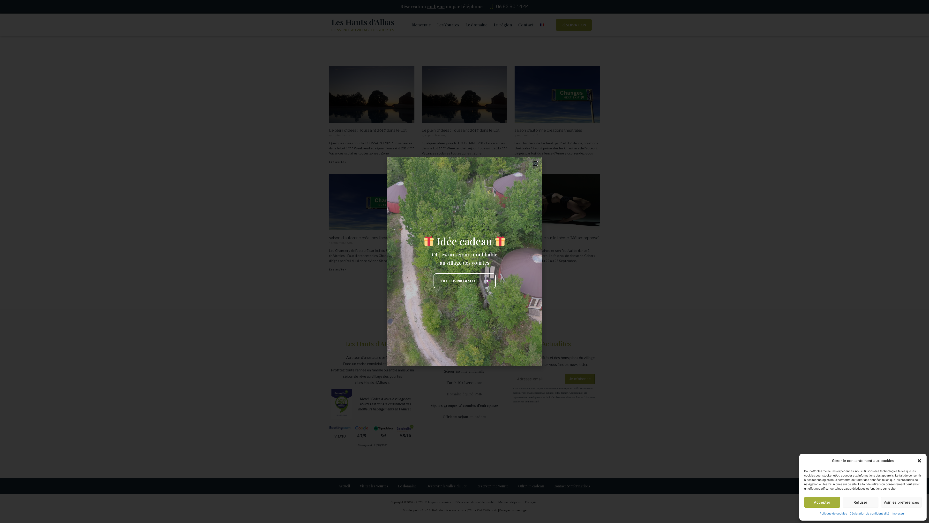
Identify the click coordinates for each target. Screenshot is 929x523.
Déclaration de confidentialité (869, 513)
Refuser (860, 502)
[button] (919, 460)
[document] (464, 261)
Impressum (899, 513)
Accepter (822, 502)
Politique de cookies (833, 513)
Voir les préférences (901, 502)
